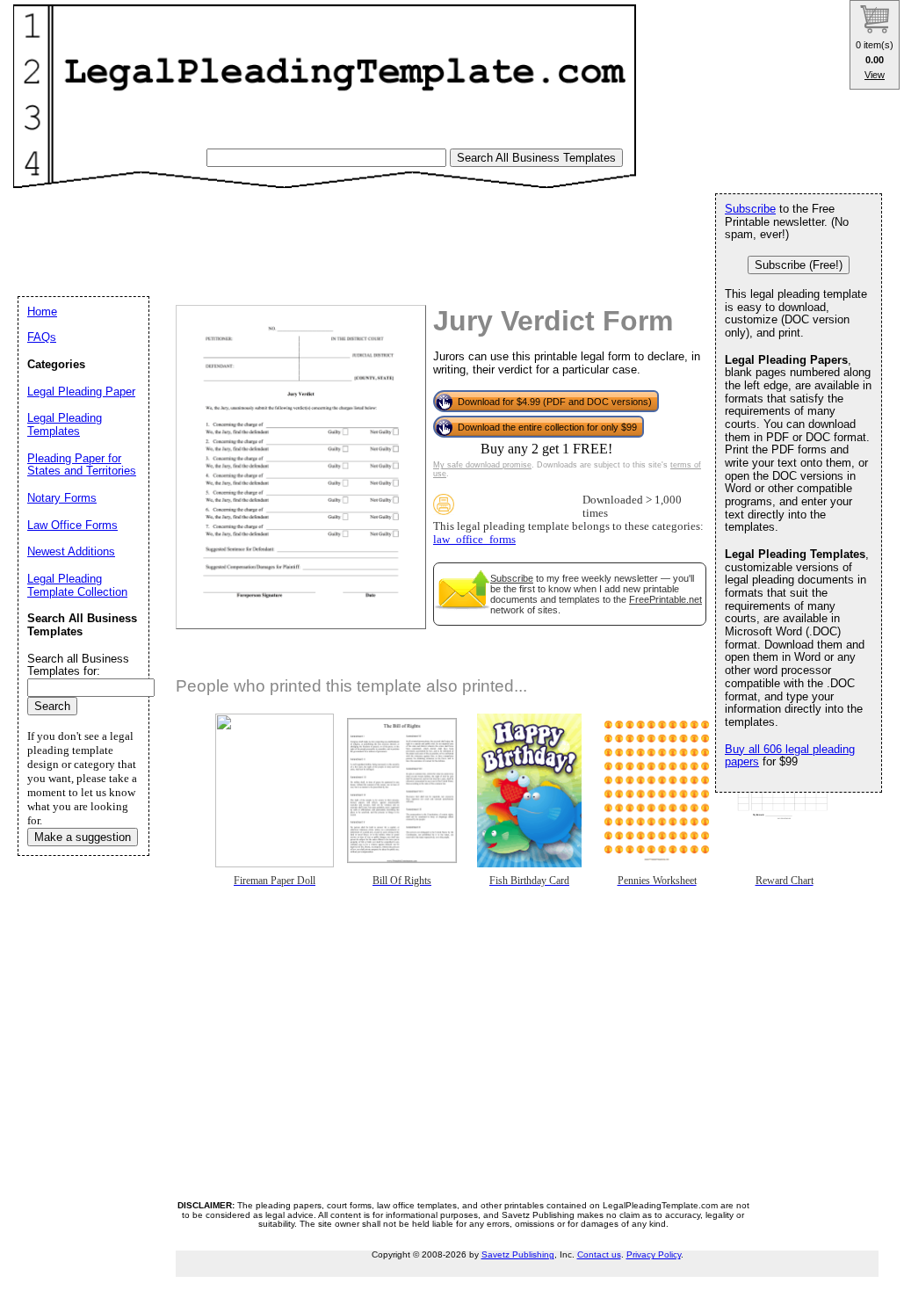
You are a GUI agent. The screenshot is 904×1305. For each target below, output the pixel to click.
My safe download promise (482, 464)
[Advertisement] (342, 233)
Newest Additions (71, 551)
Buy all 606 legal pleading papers (790, 756)
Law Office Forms (72, 525)
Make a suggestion (82, 837)
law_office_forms (474, 539)
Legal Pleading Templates (64, 424)
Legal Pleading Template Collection (77, 585)
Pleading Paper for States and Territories (81, 465)
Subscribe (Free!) (799, 265)
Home (42, 311)
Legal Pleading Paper (81, 391)
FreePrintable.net (665, 599)
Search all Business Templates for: (78, 665)
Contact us (599, 1254)
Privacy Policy (653, 1254)
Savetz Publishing (517, 1254)
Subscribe (511, 578)
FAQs (41, 337)
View (874, 74)
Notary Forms (62, 497)
